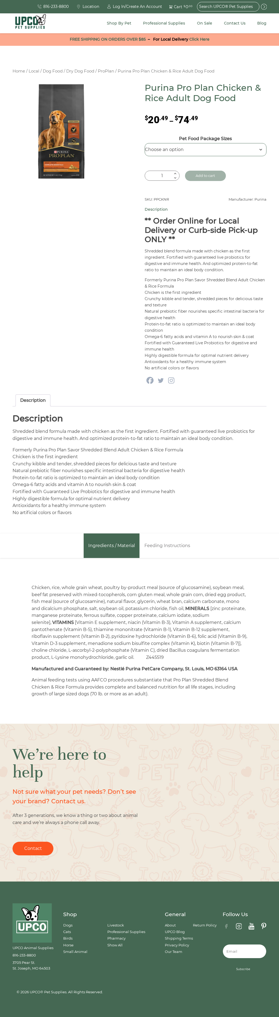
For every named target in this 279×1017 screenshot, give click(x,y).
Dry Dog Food (80, 71)
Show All (115, 945)
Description (33, 400)
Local (34, 71)
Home (19, 71)
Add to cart (205, 176)
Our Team (173, 952)
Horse (68, 945)
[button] (177, 7)
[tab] (33, 400)
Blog (261, 23)
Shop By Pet (119, 23)
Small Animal (75, 952)
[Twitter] (160, 380)
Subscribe (243, 969)
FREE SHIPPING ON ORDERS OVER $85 (108, 39)
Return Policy (205, 925)
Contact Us (234, 23)
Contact (33, 848)
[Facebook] (150, 380)
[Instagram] (171, 380)
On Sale (204, 23)
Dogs (67, 925)
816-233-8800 (24, 955)
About (170, 925)
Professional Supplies (164, 23)
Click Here (199, 39)
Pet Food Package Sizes (205, 138)
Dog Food (53, 71)
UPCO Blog (175, 932)
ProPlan (106, 71)
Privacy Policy (177, 945)
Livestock (115, 925)
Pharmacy (116, 938)
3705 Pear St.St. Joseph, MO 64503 (31, 965)
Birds (67, 938)
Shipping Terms (179, 938)
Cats (67, 932)
